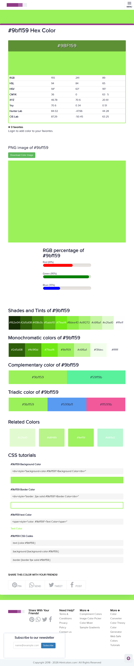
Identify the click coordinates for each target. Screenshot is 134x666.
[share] (38, 620)
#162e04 (14, 322)
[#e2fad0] (22, 428)
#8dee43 (72, 322)
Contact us (65, 632)
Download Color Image (21, 155)
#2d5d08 (26, 322)
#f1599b (106, 404)
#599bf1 (67, 404)
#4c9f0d (33, 349)
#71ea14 (61, 322)
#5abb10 (49, 322)
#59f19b (96, 377)
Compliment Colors (91, 614)
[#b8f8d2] (110, 428)
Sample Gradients (90, 627)
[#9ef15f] (81, 428)
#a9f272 (84, 322)
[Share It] (50, 620)
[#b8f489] (51, 428)
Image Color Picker (90, 618)
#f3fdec (98, 349)
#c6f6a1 (96, 322)
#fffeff (119, 322)
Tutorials (115, 645)
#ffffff (115, 349)
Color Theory (117, 623)
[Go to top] (128, 658)
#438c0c (38, 322)
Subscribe (48, 645)
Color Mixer (86, 623)
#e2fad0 (108, 322)
